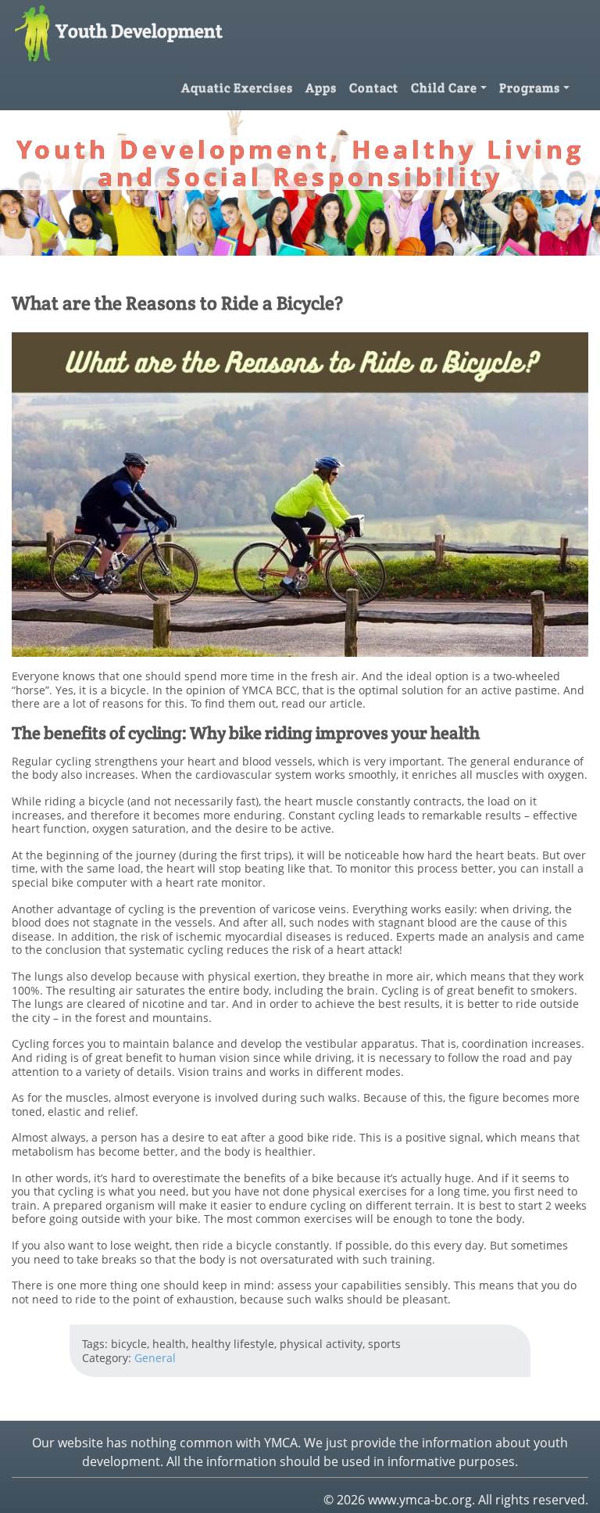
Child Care (444, 88)
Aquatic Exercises (237, 88)
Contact (373, 88)
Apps (321, 88)
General (155, 1357)
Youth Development (139, 31)
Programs (529, 88)
